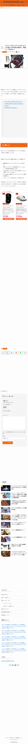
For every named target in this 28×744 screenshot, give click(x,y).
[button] (3, 352)
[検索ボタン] (26, 2)
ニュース (4, 51)
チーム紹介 (6, 597)
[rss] (13, 665)
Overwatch (14, 107)
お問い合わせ (11, 737)
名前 (4, 436)
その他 (5, 594)
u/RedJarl (8, 107)
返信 (5, 407)
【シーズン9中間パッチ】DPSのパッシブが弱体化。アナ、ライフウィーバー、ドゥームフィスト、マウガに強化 (14, 626)
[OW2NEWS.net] (14, 2)
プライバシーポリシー (14, 739)
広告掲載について (18, 737)
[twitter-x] (10, 665)
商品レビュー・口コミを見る (8, 211)
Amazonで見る (8, 218)
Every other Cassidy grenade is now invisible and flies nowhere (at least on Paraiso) (14, 103)
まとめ (6, 609)
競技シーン (6, 615)
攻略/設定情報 (7, 612)
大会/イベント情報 (8, 606)
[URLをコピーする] (25, 352)
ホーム (7, 737)
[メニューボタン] (1, 2)
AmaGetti (8, 207)
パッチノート (7, 603)
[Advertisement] (14, 24)
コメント (5, 415)
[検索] (18, 665)
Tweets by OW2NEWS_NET (7, 660)
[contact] (15, 665)
